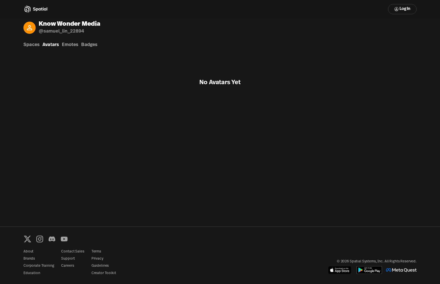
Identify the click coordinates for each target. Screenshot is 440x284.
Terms (96, 251)
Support (68, 259)
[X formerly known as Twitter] (27, 239)
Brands (29, 259)
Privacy (97, 259)
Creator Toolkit (103, 273)
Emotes (70, 45)
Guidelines (100, 266)
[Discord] (52, 239)
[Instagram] (40, 239)
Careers (67, 266)
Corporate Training (38, 266)
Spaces (31, 45)
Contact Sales (72, 251)
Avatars (51, 45)
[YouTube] (64, 239)
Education (31, 273)
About (28, 251)
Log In (405, 9)
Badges (89, 45)
